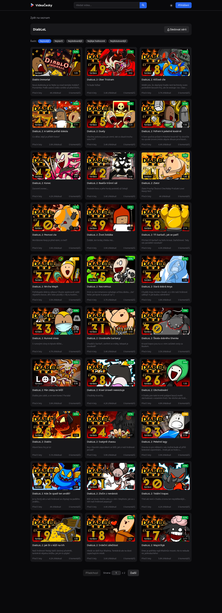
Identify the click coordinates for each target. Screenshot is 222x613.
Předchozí (92, 573)
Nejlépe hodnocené (96, 41)
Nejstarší (59, 41)
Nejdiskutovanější (118, 41)
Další (133, 573)
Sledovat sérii (178, 29)
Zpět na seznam (40, 17)
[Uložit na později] (42, 53)
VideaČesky (44, 5)
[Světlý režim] (171, 5)
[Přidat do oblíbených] (36, 53)
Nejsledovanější (75, 41)
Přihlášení (183, 5)
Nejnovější (44, 41)
